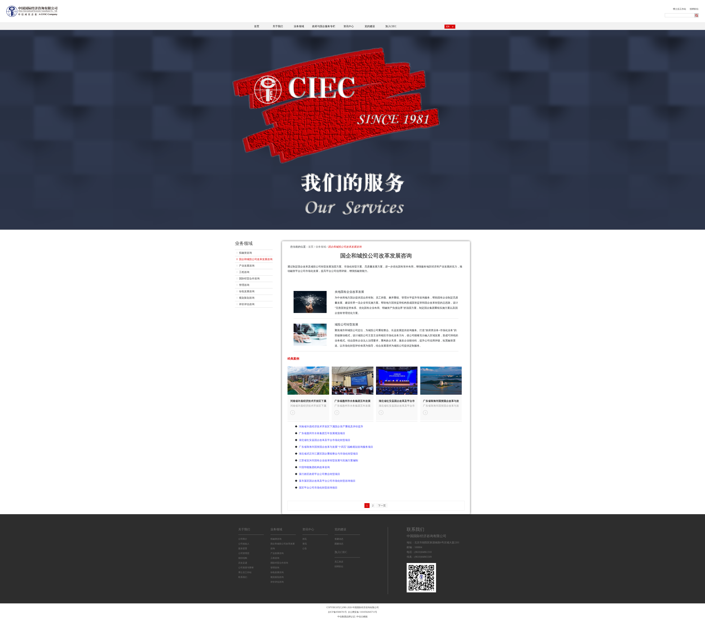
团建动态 (339, 543)
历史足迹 (242, 563)
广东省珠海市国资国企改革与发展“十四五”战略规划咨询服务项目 (441, 401)
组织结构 (242, 558)
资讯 (304, 543)
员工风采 (339, 561)
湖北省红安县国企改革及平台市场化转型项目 (397, 401)
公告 (304, 548)
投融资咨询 (245, 252)
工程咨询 (244, 272)
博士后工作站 (679, 9)
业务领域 (321, 246)
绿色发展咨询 (246, 291)
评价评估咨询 (246, 304)
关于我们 (244, 529)
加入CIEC (341, 552)
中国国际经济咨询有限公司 (426, 536)
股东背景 (242, 548)
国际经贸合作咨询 (249, 278)
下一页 (382, 505)
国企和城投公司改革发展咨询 (255, 259)
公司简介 (242, 539)
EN (447, 26)
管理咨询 (244, 285)
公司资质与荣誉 (246, 567)
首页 (310, 246)
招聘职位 (694, 9)
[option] (352, 134)
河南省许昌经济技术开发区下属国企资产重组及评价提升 (308, 401)
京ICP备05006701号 (337, 612)
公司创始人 (243, 543)
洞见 (304, 539)
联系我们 (242, 577)
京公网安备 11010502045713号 (362, 612)
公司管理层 (243, 553)
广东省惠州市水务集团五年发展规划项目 (352, 401)
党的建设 (340, 529)
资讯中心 (308, 529)
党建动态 (339, 539)
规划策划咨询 (246, 297)
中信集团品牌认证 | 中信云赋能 (352, 616)
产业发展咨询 (246, 265)
